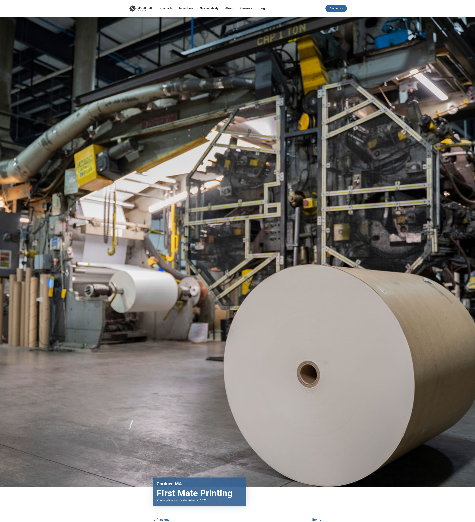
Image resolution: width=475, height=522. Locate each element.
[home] (141, 8)
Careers (246, 8)
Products (166, 8)
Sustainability (209, 8)
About (229, 8)
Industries (186, 8)
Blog (262, 8)
